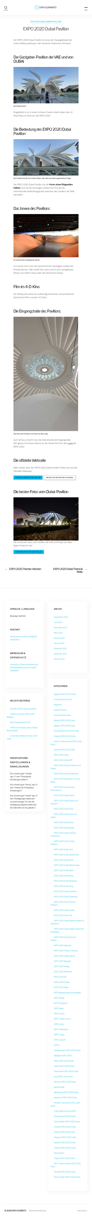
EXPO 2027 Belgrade (62, 961)
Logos (70, 443)
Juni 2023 (58, 622)
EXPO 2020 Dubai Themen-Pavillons (63, 903)
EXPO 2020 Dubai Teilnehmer (66, 896)
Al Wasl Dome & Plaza (63, 699)
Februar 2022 (59, 638)
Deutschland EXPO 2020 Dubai (66, 731)
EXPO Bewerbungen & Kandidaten (67, 992)
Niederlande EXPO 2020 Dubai (66, 1092)
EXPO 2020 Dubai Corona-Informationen (62, 788)
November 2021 (60, 654)
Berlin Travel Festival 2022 (20, 722)
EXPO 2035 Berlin (61, 987)
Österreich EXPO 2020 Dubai (65, 1097)
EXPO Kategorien (60, 1003)
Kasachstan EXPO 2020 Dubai (66, 1071)
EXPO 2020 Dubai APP (63, 760)
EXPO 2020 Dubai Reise (63, 875)
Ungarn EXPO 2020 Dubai (64, 1158)
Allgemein (58, 704)
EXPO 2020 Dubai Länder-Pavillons (46, 22)
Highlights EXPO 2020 (63, 1055)
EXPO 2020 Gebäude (62, 945)
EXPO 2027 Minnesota (63, 971)
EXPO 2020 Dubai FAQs (63, 809)
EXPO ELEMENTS (19, 1210)
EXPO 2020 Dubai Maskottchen (66, 854)
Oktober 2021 (59, 659)
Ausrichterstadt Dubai (62, 715)
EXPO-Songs (59, 1034)
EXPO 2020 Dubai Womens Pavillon (63, 938)
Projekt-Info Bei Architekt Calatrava (59, 477)
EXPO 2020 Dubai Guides (64, 827)
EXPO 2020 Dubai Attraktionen (66, 773)
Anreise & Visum (60, 710)
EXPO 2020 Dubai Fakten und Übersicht (64, 802)
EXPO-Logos (59, 1024)
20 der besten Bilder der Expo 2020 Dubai (22, 737)
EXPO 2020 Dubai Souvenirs (65, 891)
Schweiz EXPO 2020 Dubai (65, 1127)
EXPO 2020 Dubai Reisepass (65, 881)
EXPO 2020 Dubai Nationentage (66, 865)
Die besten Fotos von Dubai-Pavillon (28, 552)
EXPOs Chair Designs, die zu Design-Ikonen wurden (22, 729)
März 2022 (58, 633)
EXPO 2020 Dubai (61, 755)
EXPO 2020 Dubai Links (63, 849)
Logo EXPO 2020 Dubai (63, 1076)
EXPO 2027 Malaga (62, 966)
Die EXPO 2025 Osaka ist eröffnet (23, 709)
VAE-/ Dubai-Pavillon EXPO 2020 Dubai (65, 1165)
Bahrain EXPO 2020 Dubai (64, 720)
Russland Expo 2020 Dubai (65, 1116)
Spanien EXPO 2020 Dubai (64, 1142)
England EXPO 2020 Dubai (64, 736)
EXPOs (56, 1045)
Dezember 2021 (60, 648)
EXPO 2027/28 (60, 977)
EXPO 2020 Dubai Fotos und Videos (63, 815)
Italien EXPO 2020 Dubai (64, 1061)
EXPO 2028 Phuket (62, 982)
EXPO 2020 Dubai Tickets (64, 910)
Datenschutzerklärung (29, 664)
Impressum (14, 664)
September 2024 (61, 617)
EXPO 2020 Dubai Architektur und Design (65, 767)
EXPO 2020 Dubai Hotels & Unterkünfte (63, 834)
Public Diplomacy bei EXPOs (65, 1111)
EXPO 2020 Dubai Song (63, 886)
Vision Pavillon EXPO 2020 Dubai (67, 1177)
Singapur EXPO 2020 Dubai (65, 1137)
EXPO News (59, 1008)
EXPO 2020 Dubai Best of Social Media (65, 780)
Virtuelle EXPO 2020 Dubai (64, 1172)
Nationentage (59, 1087)
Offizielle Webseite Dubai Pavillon (28, 477)
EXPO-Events (59, 1013)
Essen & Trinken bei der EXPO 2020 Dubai (66, 743)
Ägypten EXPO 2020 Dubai (65, 694)
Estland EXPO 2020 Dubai (64, 749)
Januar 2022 (59, 643)
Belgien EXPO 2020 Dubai (64, 725)
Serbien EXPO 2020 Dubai (64, 1132)
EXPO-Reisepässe (61, 1029)
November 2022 (60, 627)
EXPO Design (59, 998)
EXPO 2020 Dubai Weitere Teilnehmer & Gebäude (67, 930)
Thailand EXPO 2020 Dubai (65, 1148)
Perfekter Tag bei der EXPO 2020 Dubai (65, 1104)
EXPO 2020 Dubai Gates (63, 822)
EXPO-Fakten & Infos (62, 1019)
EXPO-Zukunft (59, 1040)
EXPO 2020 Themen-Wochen (66, 950)
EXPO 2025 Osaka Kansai (64, 956)
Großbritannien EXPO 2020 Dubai (67, 1050)
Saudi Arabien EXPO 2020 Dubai (67, 1121)
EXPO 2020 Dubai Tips (63, 915)
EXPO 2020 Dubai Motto (63, 860)
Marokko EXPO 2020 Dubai (65, 1082)
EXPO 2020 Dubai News (64, 870)
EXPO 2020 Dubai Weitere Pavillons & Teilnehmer (67, 922)
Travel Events (59, 1153)
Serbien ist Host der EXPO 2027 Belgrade (21, 715)
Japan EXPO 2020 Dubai (64, 1066)
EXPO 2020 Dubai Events (64, 795)
